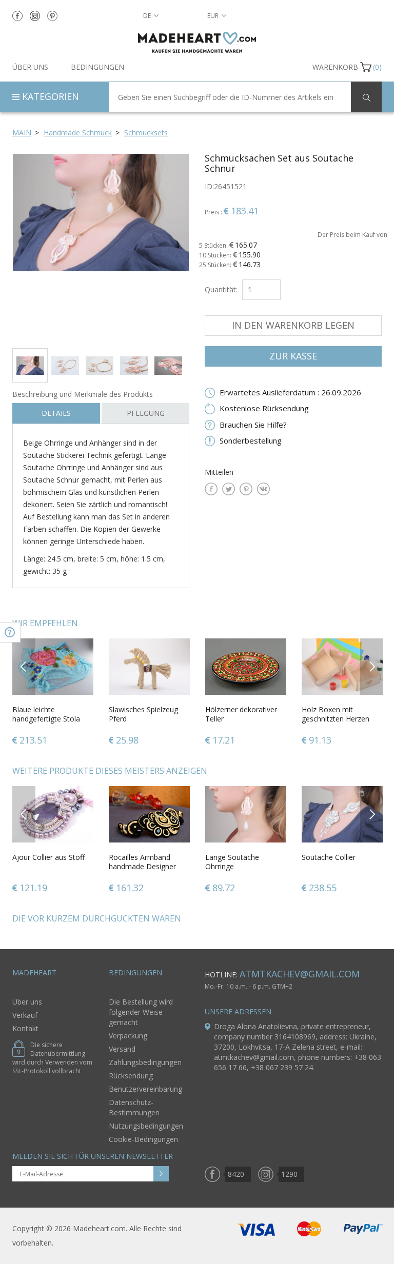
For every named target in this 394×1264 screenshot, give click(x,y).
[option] (100, 246)
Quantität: (221, 289)
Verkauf (24, 1015)
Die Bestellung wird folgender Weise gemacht (141, 1012)
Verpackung (128, 1035)
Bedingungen (97, 67)
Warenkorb (335, 67)
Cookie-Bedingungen (143, 1139)
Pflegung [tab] (146, 413)
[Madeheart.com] (197, 42)
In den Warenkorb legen (293, 325)
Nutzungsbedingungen (146, 1126)
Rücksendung (131, 1075)
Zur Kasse (293, 356)
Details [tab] (56, 413)
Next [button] (372, 666)
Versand (122, 1049)
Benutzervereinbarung (145, 1089)
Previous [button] (23, 666)
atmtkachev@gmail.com (300, 974)
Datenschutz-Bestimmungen (134, 1107)
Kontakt (25, 1028)
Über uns (30, 67)
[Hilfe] (10, 632)
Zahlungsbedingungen (145, 1062)
